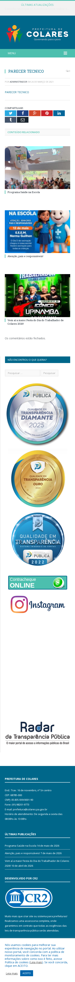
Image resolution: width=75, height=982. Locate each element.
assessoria (31, 921)
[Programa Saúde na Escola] (37, 167)
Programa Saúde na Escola (24, 192)
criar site (28, 916)
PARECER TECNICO (17, 92)
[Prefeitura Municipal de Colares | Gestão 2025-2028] (37, 33)
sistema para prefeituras (52, 916)
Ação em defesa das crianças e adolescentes (36, 9)
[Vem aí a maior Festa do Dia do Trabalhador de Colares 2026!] (37, 295)
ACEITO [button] (26, 973)
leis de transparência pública (22, 930)
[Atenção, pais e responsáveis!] (37, 231)
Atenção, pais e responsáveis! (25, 256)
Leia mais (36, 962)
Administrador (18, 81)
